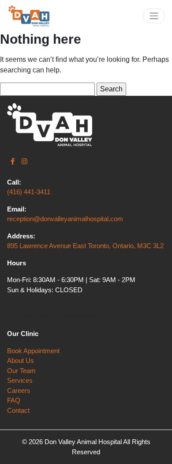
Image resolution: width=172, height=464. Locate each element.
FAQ (13, 400)
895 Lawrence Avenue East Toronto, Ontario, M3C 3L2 (85, 245)
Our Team (21, 370)
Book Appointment (33, 351)
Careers (18, 390)
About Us (20, 360)
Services (20, 380)
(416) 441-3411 (28, 192)
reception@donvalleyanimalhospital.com (65, 219)
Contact (18, 410)
